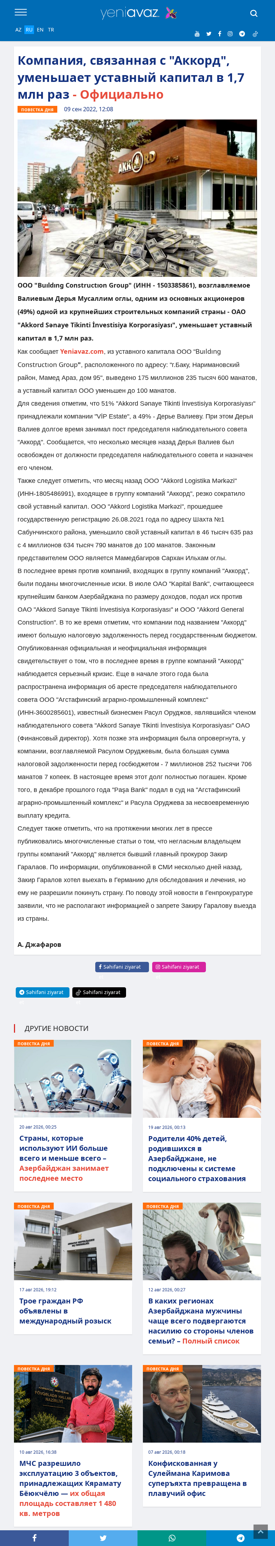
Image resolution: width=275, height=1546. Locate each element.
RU (29, 29)
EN (40, 29)
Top (261, 1532)
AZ (18, 29)
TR (51, 29)
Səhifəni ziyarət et (120, 971)
